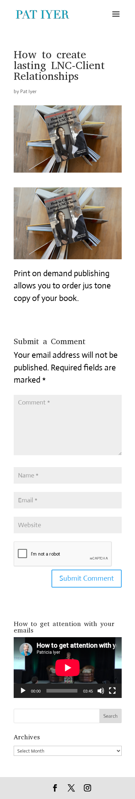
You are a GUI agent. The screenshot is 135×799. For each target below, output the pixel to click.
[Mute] (100, 690)
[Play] (23, 690)
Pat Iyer (28, 91)
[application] (68, 667)
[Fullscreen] (112, 690)
